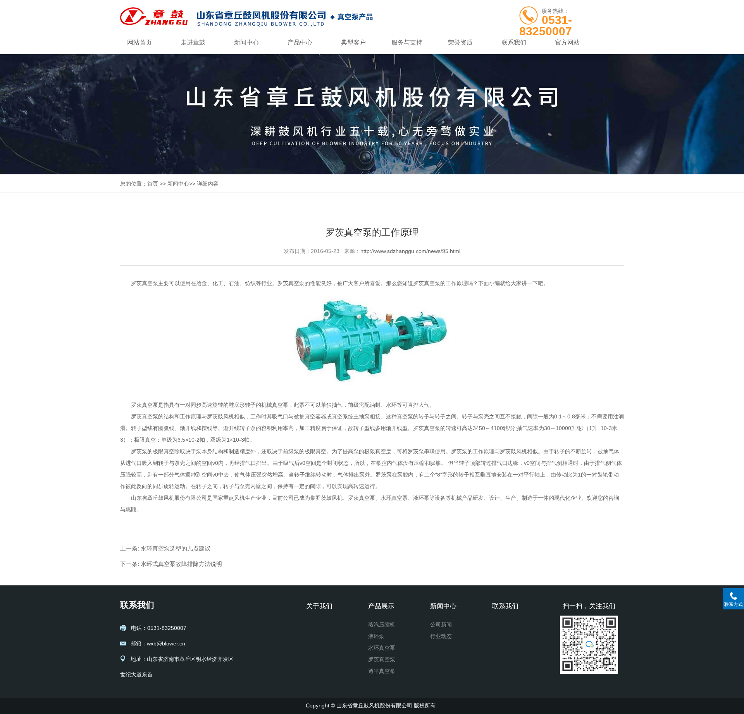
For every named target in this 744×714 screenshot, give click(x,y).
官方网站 (567, 42)
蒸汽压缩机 (381, 624)
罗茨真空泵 (144, 283)
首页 (152, 184)
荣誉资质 (460, 42)
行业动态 (441, 636)
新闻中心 (246, 42)
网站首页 (139, 42)
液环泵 (376, 636)
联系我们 (513, 42)
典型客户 (353, 42)
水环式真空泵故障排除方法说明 (181, 564)
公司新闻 (441, 624)
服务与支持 (406, 42)
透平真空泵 (381, 671)
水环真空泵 (381, 648)
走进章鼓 (193, 42)
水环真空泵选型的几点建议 (175, 548)
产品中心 (300, 42)
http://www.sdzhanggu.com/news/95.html (410, 251)
